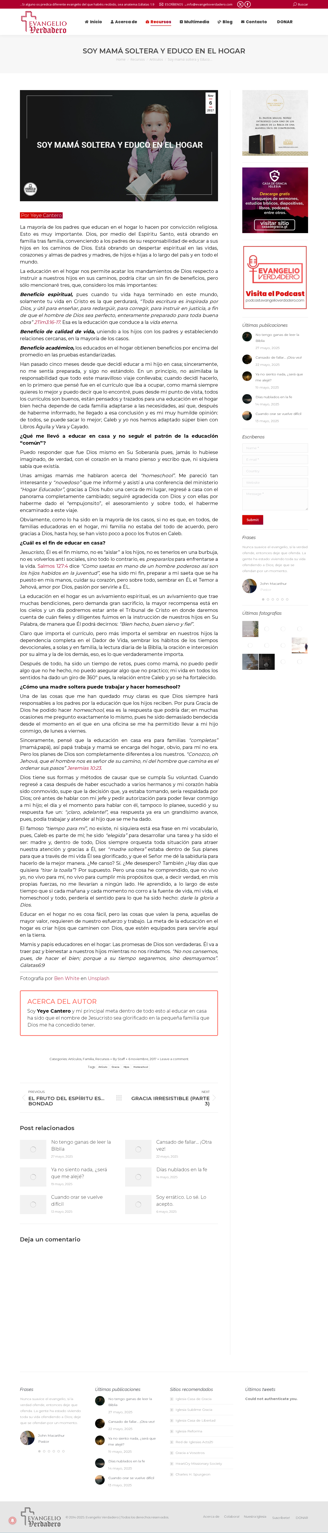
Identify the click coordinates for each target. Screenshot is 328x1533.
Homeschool (141, 1067)
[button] (263, 599)
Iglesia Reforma (189, 1431)
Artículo (102, 1067)
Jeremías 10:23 (84, 768)
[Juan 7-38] (300, 629)
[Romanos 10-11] (267, 662)
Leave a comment (174, 1059)
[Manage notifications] (12, 1520)
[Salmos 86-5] (283, 645)
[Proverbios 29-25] (283, 662)
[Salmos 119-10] (267, 645)
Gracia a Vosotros (190, 1453)
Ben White (66, 978)
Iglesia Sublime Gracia (194, 1409)
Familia (88, 1059)
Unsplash (98, 978)
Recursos (102, 1059)
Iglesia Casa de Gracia (194, 1399)
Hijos (126, 1067)
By (119, 1059)
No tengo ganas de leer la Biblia (81, 1145)
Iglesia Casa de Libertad (195, 1420)
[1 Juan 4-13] (250, 645)
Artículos (74, 1059)
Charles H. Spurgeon (193, 1474)
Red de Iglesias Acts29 (194, 1442)
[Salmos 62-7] (300, 645)
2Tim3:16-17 (47, 322)
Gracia (115, 1067)
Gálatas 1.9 (146, 4)
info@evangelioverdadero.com (209, 4)
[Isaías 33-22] (267, 629)
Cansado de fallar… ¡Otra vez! (184, 1145)
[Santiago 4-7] (283, 629)
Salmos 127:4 (52, 566)
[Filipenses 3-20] (300, 662)
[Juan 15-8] (250, 629)
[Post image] (33, 1149)
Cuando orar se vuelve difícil (77, 1200)
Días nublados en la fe (181, 1169)
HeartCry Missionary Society (199, 1463)
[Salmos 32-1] (250, 662)
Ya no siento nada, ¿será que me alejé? (79, 1173)
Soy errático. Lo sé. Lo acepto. (181, 1200)
